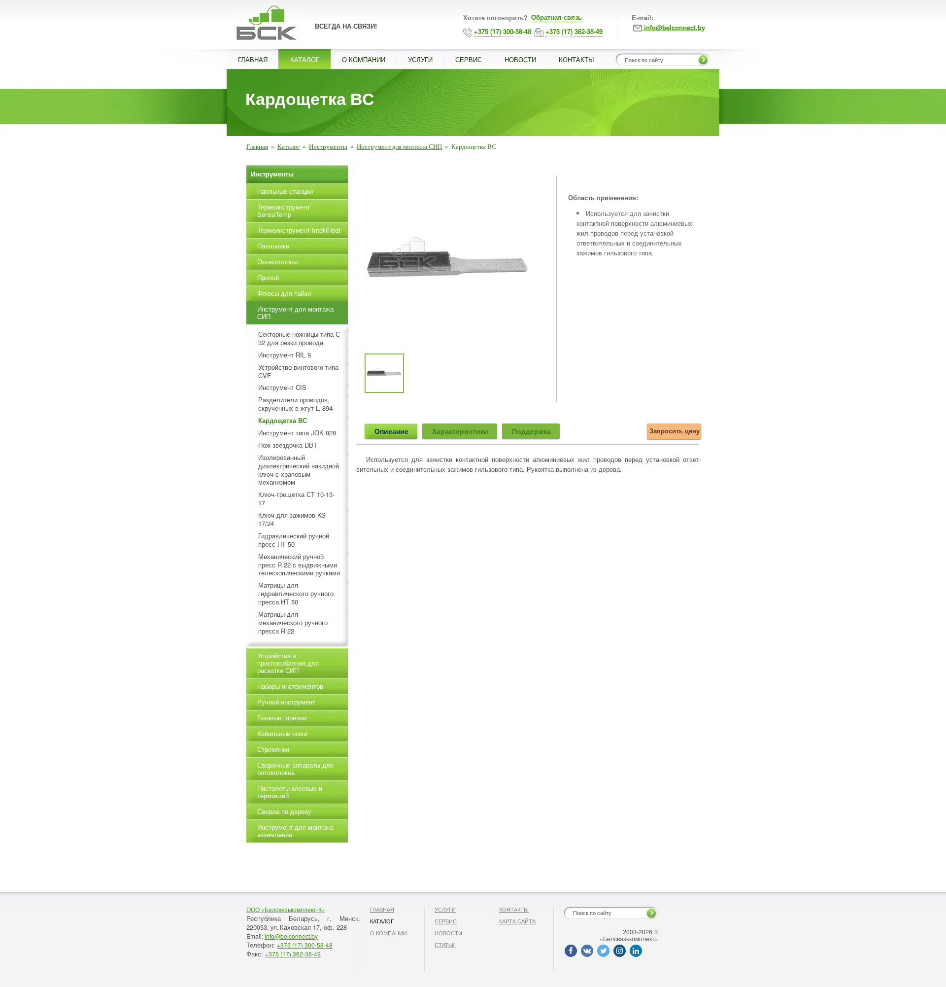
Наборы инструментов (290, 686)
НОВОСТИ (520, 59)
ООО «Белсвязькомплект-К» (285, 909)
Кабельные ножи (282, 733)
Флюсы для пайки (284, 293)
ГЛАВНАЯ (253, 59)
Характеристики (460, 431)
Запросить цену (674, 430)
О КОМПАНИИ (363, 59)
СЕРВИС (468, 59)
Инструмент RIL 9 (284, 355)
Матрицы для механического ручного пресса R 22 (293, 622)
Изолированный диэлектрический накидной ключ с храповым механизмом (298, 470)
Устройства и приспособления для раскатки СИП (288, 663)
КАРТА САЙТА (517, 921)
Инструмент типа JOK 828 (297, 433)
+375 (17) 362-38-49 (293, 954)
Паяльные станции (285, 191)
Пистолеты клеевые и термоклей (289, 791)
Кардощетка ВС (282, 421)
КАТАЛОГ (304, 59)
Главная (257, 146)
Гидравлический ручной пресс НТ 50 (293, 540)
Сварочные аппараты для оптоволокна (295, 768)
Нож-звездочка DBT (287, 445)
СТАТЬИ (445, 945)
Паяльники (273, 245)
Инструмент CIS (282, 388)
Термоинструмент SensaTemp (283, 210)
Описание (391, 431)
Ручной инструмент (286, 701)
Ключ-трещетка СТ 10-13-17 (296, 499)
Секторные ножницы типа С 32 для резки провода (299, 338)
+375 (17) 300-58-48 (305, 945)
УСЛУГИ (420, 59)
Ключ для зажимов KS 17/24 (292, 519)
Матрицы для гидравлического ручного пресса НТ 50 (296, 593)
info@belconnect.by (291, 936)
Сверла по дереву (284, 811)
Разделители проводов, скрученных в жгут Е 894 (295, 404)
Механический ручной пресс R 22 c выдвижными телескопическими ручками (299, 565)
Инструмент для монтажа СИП (399, 146)
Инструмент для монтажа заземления (295, 830)
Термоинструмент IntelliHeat (298, 230)
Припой (268, 277)
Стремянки (273, 749)
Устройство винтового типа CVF (298, 371)
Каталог (288, 146)
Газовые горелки (281, 717)
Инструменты (328, 146)
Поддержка (531, 431)
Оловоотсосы (277, 261)
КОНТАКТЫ (576, 59)
